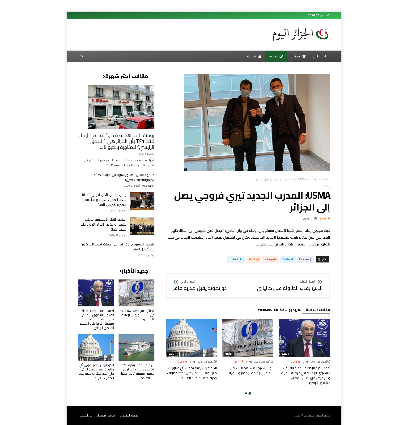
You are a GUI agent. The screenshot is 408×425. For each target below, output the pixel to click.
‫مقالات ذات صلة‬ (318, 310)
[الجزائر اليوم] (300, 26)
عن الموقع (86, 415)
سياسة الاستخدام (129, 415)
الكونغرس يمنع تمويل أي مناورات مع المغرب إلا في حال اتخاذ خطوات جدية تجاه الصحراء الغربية (192, 373)
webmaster (148, 186)
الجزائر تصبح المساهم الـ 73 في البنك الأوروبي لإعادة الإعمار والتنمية (248, 370)
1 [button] (249, 393)
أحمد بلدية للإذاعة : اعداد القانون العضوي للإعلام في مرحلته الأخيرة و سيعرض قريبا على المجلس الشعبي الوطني (305, 375)
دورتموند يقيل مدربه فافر (200, 285)
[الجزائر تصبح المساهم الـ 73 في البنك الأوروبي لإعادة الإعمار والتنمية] (247, 338)
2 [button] (246, 393)
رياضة (315, 179)
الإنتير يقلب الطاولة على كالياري (290, 285)
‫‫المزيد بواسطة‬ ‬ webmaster (280, 310)
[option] (304, 352)
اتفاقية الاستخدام (106, 415)
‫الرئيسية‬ (326, 179)
